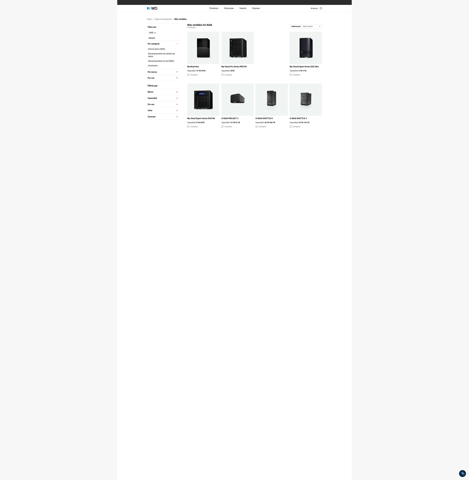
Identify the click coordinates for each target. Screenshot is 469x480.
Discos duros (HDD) (156, 49)
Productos (213, 8)
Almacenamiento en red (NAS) (161, 61)
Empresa (256, 8)
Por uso (151, 78)
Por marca (152, 72)
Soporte (243, 8)
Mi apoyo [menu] (314, 8)
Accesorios (153, 65)
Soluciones (229, 8)
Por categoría (154, 44)
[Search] (321, 8)
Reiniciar (152, 38)
